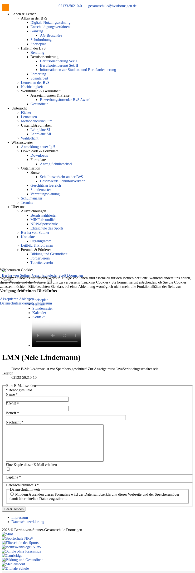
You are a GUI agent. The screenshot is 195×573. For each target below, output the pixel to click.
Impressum (43, 303)
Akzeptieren (9, 299)
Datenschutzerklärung (17, 303)
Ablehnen (26, 299)
